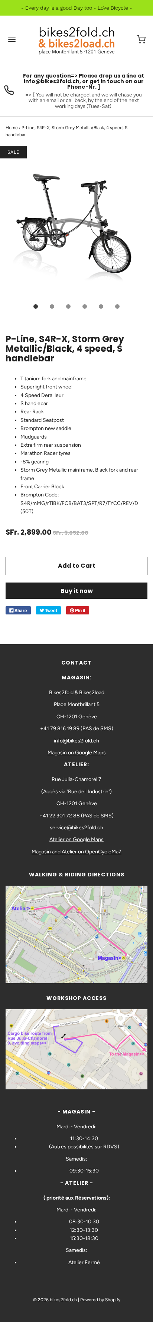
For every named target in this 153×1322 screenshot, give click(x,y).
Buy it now (77, 591)
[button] (76, 224)
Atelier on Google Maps (76, 839)
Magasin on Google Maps (77, 752)
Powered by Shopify (100, 1299)
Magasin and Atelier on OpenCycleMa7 (76, 852)
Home (12, 127)
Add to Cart (76, 565)
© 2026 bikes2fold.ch (55, 1299)
